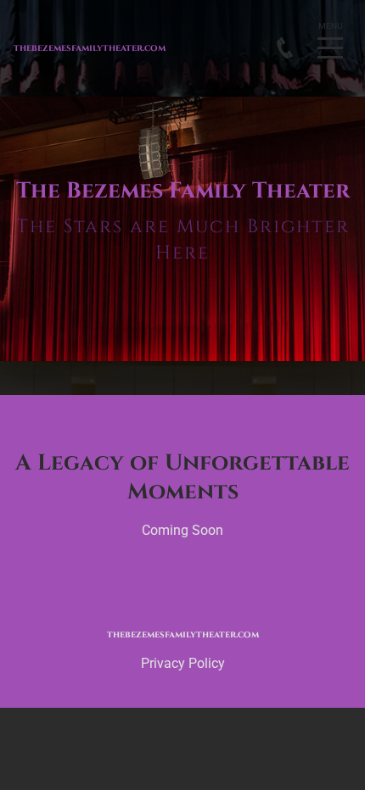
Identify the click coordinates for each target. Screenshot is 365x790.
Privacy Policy (183, 663)
